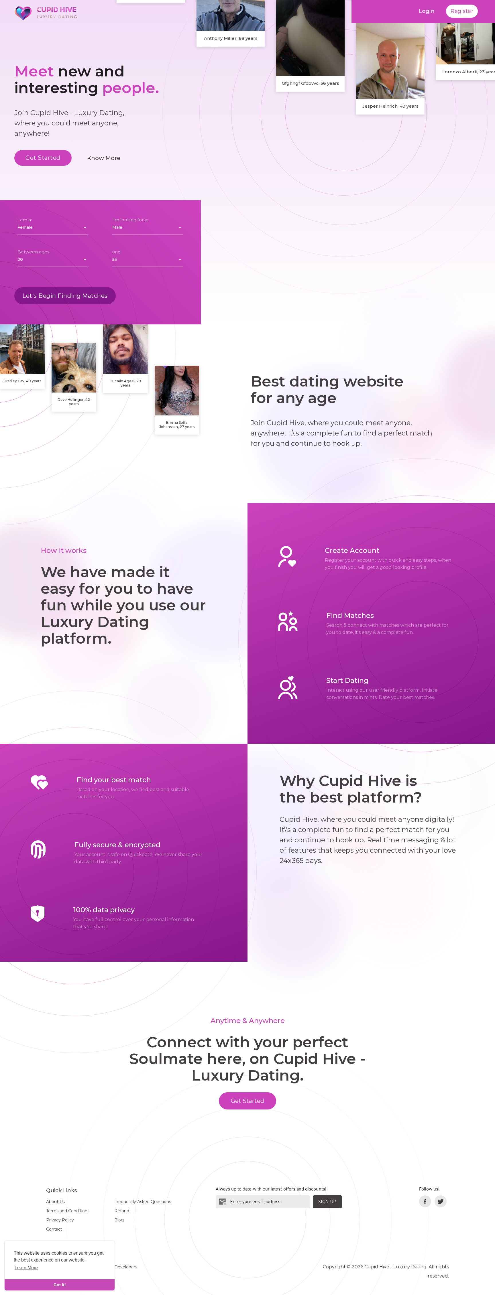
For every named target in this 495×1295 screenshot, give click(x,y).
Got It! (60, 1284)
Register (462, 11)
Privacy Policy (60, 1220)
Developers (125, 1267)
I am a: (24, 219)
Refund (121, 1210)
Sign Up (327, 1201)
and (116, 252)
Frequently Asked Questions (142, 1201)
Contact (54, 1229)
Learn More (26, 1267)
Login (427, 11)
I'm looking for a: (130, 219)
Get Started (42, 157)
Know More (104, 158)
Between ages (33, 252)
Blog (119, 1220)
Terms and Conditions (67, 1210)
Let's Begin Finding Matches (65, 295)
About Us (55, 1201)
